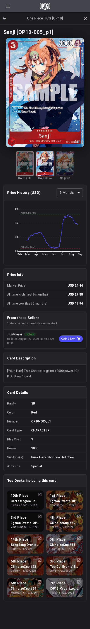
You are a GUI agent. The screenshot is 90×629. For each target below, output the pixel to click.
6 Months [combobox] (67, 193)
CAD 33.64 (68, 338)
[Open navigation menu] (7, 6)
